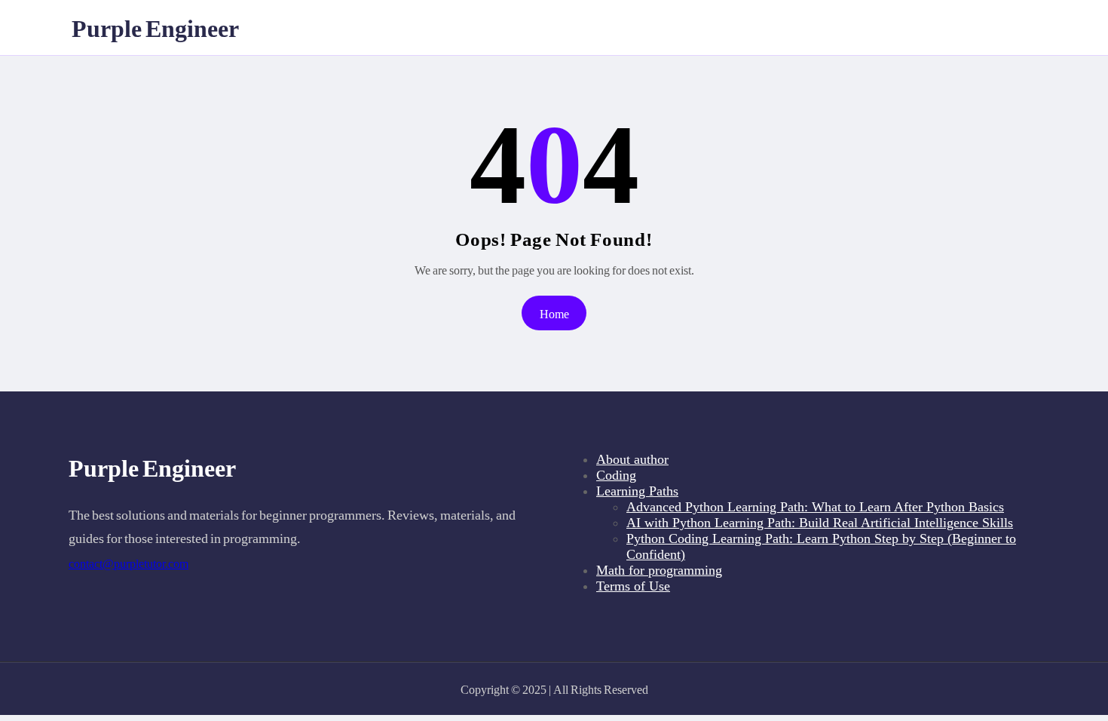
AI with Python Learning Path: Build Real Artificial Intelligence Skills (819, 522)
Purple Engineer (155, 27)
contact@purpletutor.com (128, 563)
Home (554, 313)
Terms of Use (633, 586)
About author (632, 459)
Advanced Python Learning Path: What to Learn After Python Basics (815, 506)
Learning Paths (637, 491)
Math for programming (659, 570)
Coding (616, 475)
